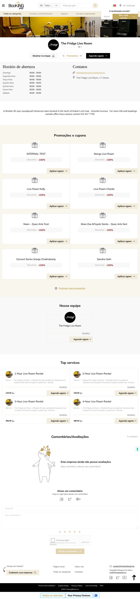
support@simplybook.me (124, 566)
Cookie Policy (63, 586)
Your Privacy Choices (79, 595)
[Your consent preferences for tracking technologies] (137, 449)
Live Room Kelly (36, 189)
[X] (118, 578)
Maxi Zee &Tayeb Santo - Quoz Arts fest (104, 224)
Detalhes (86, 333)
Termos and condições (46, 586)
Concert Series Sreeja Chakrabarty (36, 259)
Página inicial (59, 566)
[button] (4, 5)
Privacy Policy (76, 586)
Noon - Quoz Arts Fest (36, 224)
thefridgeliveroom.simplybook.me (90, 72)
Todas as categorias (62, 572)
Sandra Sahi (104, 259)
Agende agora (96, 55)
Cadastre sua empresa (20, 572)
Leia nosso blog (91, 586)
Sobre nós (79, 566)
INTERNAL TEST (36, 153)
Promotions (72, 55)
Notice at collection (53, 595)
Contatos (79, 572)
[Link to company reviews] (68, 46)
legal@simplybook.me (118, 572)
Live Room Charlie (104, 189)
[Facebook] (111, 578)
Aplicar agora (56, 171)
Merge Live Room (104, 153)
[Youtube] (124, 578)
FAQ (101, 586)
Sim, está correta (123, 16)
